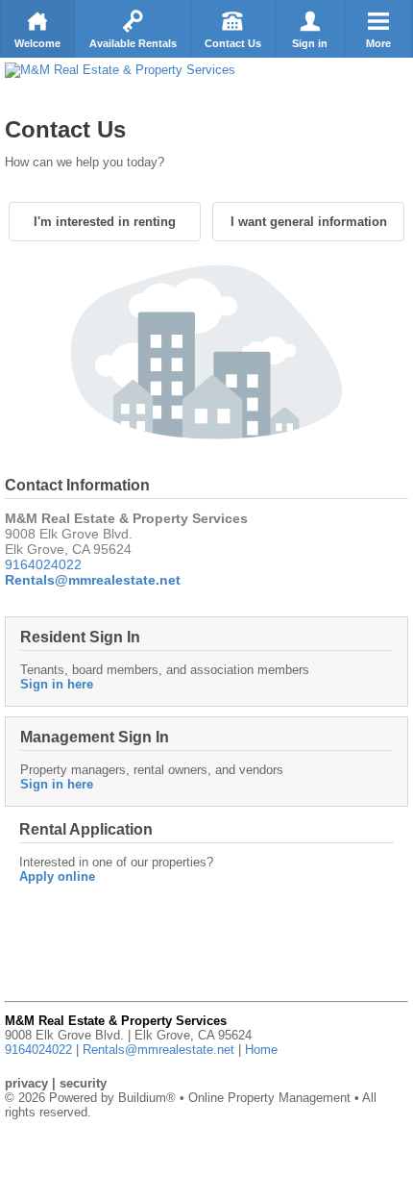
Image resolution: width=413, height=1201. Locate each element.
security (83, 1083)
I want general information (309, 221)
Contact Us (233, 43)
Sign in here (56, 684)
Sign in (310, 43)
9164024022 (43, 564)
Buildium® (147, 1097)
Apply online (57, 876)
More (378, 43)
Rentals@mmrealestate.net (158, 1049)
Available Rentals (133, 43)
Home (261, 1049)
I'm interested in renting (105, 221)
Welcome (37, 43)
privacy (26, 1083)
